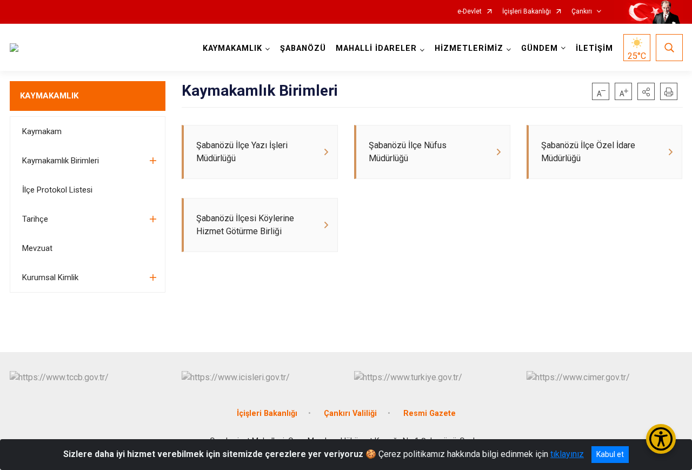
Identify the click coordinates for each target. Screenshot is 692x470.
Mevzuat (37, 248)
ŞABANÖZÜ (303, 48)
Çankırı (581, 11)
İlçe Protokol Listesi (57, 190)
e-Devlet (469, 11)
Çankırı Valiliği (350, 413)
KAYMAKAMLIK (49, 96)
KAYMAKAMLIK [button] (232, 48)
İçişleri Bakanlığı (526, 11)
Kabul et (610, 454)
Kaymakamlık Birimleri (60, 161)
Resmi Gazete (429, 413)
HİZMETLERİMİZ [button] (469, 48)
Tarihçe (35, 219)
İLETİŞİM (594, 48)
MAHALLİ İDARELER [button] (376, 48)
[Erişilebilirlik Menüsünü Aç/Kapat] (661, 439)
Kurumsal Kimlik (50, 277)
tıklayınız (567, 454)
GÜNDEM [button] (539, 48)
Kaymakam (42, 131)
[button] (646, 91)
